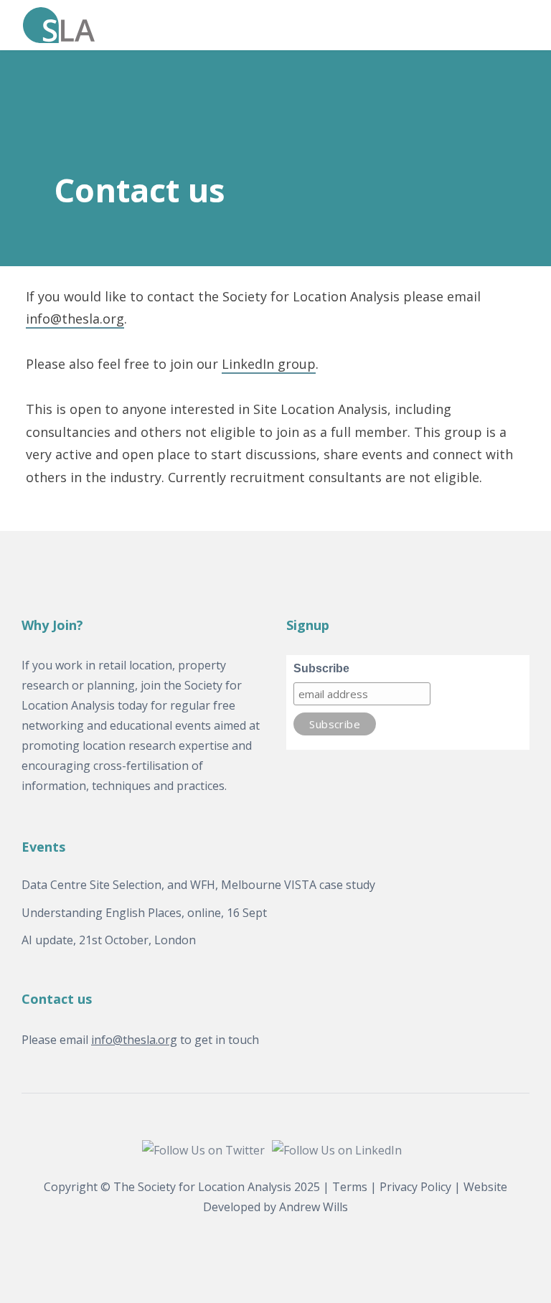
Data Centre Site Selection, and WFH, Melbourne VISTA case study (198, 885)
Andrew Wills (313, 1207)
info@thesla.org (75, 318)
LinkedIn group (269, 363)
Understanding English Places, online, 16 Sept (144, 913)
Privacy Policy (415, 1187)
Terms (349, 1187)
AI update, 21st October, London (109, 940)
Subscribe (321, 668)
